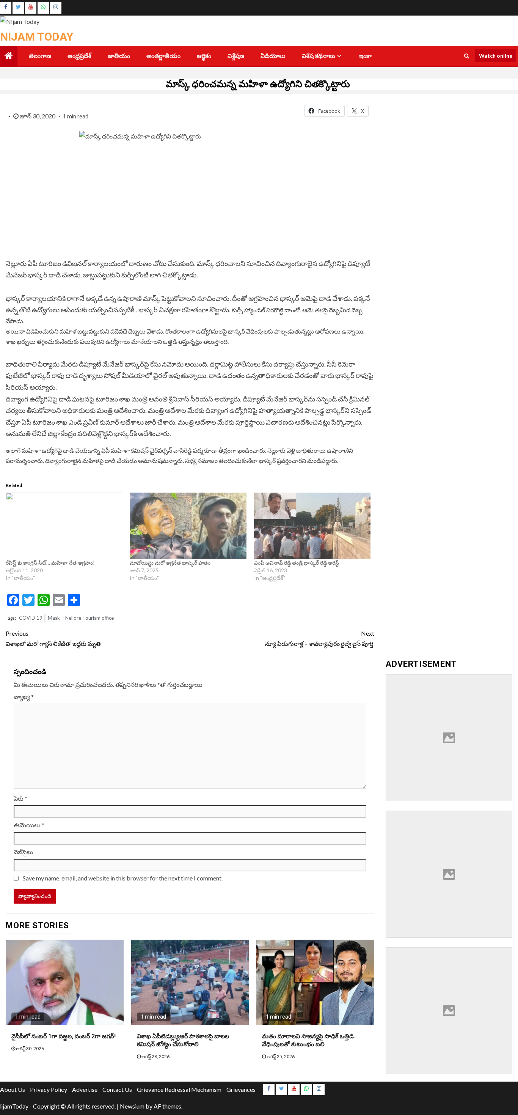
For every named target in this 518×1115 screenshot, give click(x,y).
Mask (54, 618)
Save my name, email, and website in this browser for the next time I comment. (123, 878)
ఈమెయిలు (29, 824)
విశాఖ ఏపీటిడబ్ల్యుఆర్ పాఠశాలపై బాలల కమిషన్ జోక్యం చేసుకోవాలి (183, 1040)
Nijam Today (36, 36)
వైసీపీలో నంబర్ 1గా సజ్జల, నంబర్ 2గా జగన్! (63, 1036)
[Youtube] (30, 8)
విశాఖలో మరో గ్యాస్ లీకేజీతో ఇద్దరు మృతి (53, 638)
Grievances (241, 1089)
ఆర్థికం (204, 56)
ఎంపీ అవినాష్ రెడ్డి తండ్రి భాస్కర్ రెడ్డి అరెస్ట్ (296, 562)
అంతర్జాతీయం (163, 56)
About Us (12, 1089)
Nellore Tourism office (89, 618)
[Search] (466, 56)
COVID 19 (30, 618)
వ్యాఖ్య (24, 696)
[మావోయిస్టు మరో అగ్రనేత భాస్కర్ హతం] (188, 526)
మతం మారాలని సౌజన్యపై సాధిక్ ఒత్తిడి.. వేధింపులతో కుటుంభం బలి (309, 1040)
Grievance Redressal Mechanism (179, 1089)
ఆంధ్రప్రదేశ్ (79, 56)
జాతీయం (119, 56)
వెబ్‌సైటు (23, 851)
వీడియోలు (273, 56)
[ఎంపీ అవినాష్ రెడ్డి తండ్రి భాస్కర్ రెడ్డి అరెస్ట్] (312, 526)
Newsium (132, 1106)
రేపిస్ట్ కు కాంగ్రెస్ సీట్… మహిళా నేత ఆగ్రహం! (50, 562)
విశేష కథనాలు (318, 56)
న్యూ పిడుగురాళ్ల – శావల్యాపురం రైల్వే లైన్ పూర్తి (319, 638)
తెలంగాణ (40, 56)
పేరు (20, 798)
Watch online (495, 55)
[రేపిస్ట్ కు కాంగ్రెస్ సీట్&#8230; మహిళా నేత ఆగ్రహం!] (64, 526)
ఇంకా (365, 56)
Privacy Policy (48, 1089)
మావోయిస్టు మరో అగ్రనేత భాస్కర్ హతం (170, 562)
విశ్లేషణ (236, 56)
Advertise (84, 1089)
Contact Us (117, 1089)
